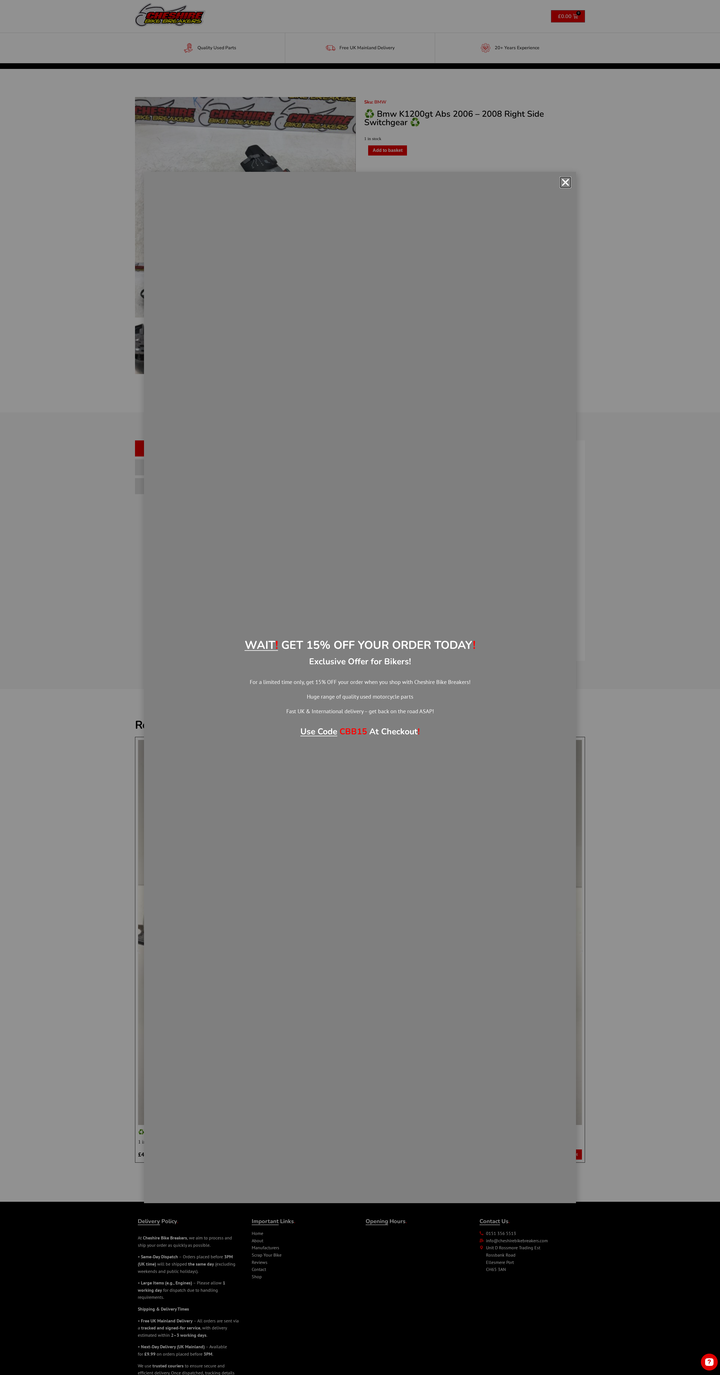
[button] (565, 182)
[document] (360, 687)
